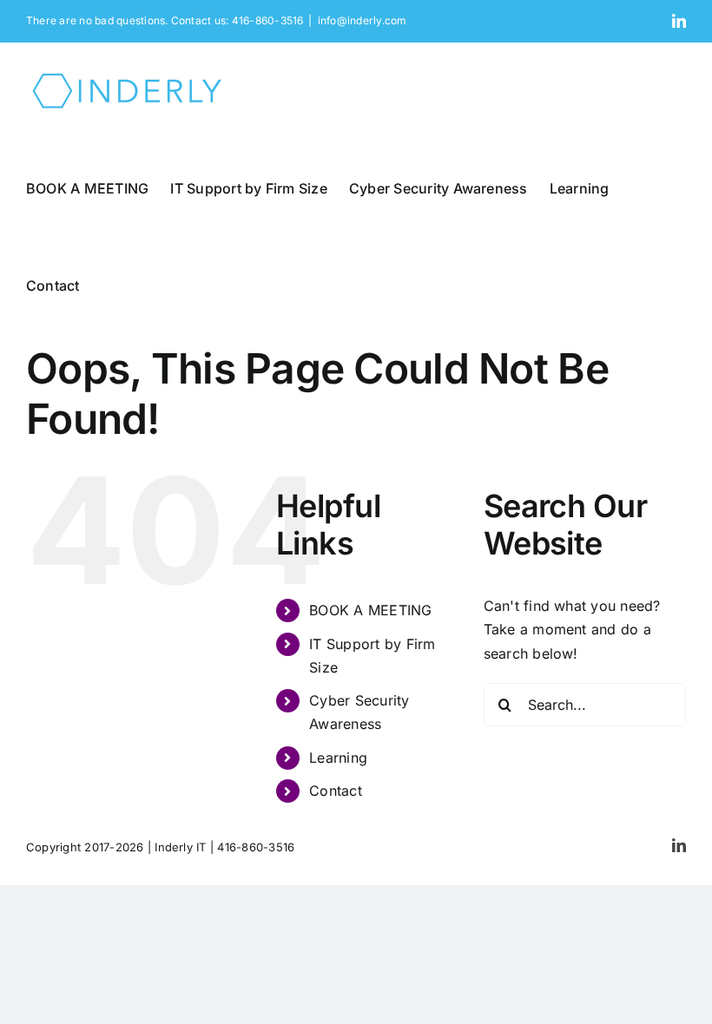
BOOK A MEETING (370, 610)
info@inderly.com (362, 20)
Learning (338, 757)
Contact (335, 790)
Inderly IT (180, 847)
